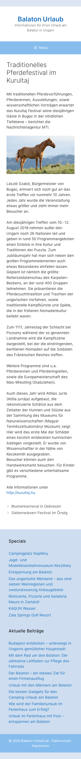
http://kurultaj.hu (20, 492)
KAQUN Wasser (22, 608)
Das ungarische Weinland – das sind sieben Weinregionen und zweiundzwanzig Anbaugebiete (40, 584)
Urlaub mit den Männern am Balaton (40, 685)
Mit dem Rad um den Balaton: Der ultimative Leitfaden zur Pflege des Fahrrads (39, 661)
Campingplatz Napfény (28, 553)
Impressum (40, 746)
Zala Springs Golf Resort (30, 615)
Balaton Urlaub (41, 19)
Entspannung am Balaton (30, 572)
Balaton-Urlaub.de (35, 741)
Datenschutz (61, 741)
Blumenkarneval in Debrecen (36, 506)
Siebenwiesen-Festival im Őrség (39, 513)
